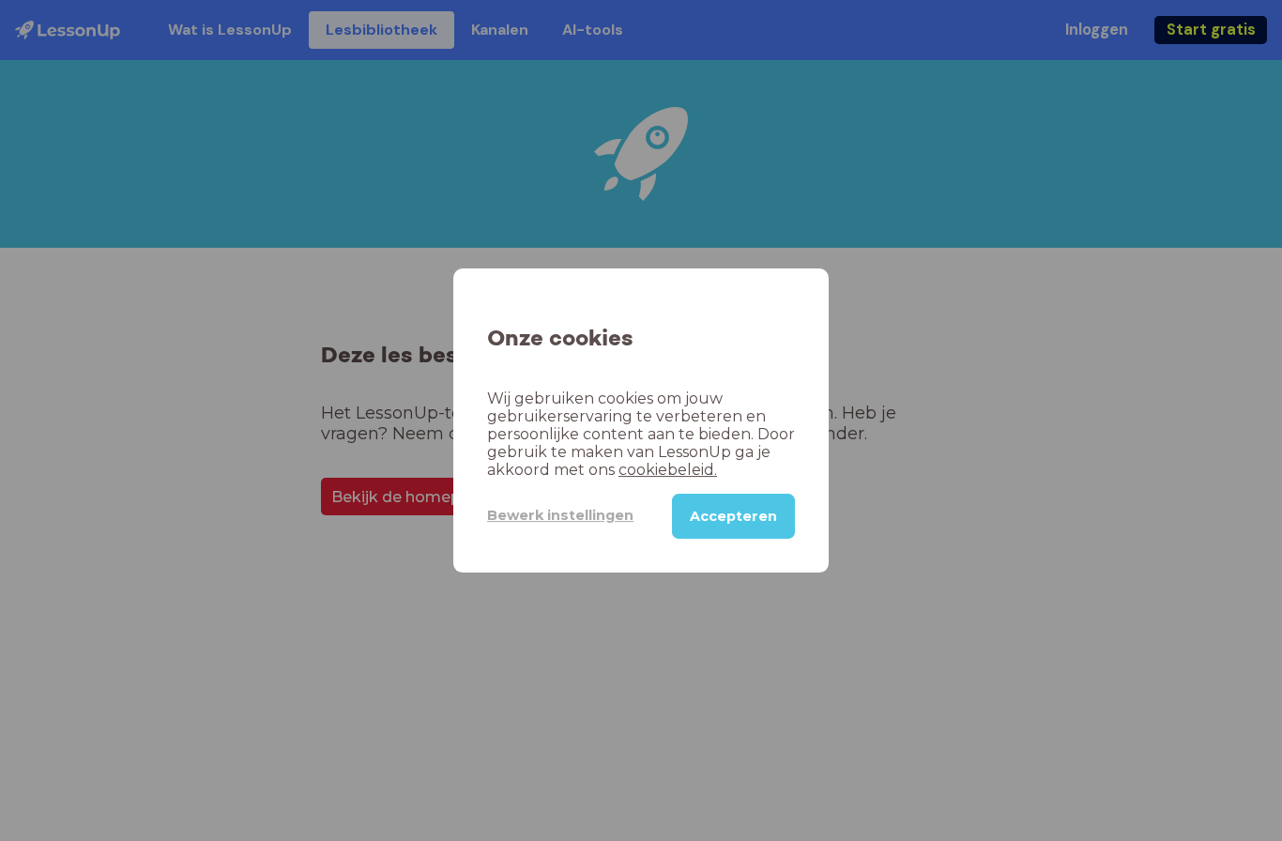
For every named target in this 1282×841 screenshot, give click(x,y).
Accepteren (733, 516)
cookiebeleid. (667, 470)
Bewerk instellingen (560, 515)
